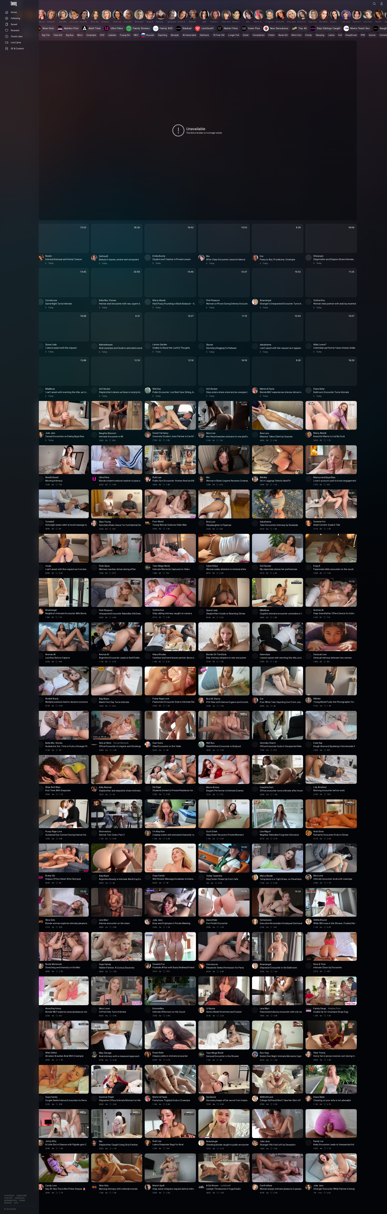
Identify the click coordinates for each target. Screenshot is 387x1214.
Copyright (9, 1196)
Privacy (8, 1203)
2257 (16, 1203)
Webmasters (10, 1200)
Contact (8, 1198)
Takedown (21, 1196)
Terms (22, 1200)
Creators (19, 1198)
